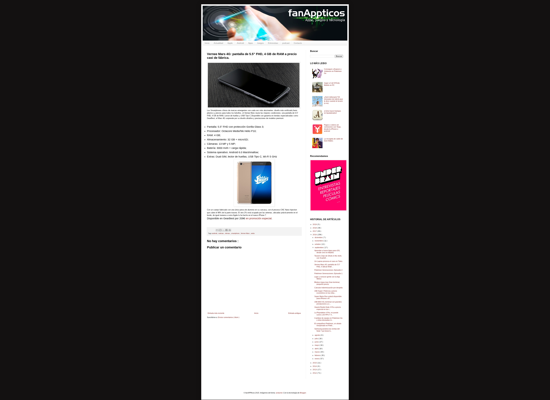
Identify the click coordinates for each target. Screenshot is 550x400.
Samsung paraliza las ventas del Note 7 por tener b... (327, 330)
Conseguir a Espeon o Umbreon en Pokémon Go (333, 71)
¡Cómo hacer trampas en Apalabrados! (332, 112)
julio (316, 339)
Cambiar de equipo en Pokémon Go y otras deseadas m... (328, 319)
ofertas (227, 233)
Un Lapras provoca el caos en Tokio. (328, 261)
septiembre (319, 248)
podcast (285, 43)
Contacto (298, 43)
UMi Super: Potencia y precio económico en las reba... (325, 292)
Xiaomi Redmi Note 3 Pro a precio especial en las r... (327, 308)
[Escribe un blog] (220, 230)
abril (317, 349)
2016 (315, 235)
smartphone (235, 233)
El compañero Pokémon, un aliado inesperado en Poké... (327, 325)
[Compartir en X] (223, 230)
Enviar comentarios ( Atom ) (228, 317)
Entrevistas (273, 43)
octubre (318, 244)
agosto (317, 335)
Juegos (260, 43)
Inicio (207, 43)
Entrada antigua (294, 313)
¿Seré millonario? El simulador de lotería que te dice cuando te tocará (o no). (333, 100)
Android (240, 43)
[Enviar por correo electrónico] (217, 230)
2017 (315, 231)
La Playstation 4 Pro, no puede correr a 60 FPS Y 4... (326, 314)
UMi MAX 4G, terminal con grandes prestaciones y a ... (328, 303)
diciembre (319, 238)
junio (317, 342)
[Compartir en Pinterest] (229, 230)
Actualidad (218, 43)
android (215, 233)
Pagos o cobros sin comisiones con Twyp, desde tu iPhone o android (332, 128)
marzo (317, 352)
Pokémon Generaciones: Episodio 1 (328, 273)
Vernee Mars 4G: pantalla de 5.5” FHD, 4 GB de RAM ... (327, 266)
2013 (315, 370)
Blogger (303, 393)
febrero (318, 355)
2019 (315, 224)
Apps (250, 43)
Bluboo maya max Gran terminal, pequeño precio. (327, 283)
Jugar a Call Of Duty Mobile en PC (332, 84)
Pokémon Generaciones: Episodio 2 (328, 270)
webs (253, 233)
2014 (315, 366)
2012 (315, 373)
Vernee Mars (245, 233)
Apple (230, 43)
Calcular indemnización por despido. (328, 288)
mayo (317, 345)
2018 (315, 228)
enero (317, 359)
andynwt (279, 393)
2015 (315, 363)
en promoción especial (259, 218)
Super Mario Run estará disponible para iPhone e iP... (328, 297)
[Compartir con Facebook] (226, 230)
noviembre (319, 241)
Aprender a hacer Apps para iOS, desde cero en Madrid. (327, 252)
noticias (221, 233)
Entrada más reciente (216, 313)
